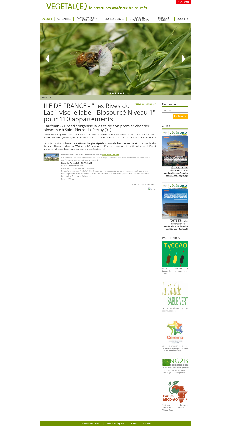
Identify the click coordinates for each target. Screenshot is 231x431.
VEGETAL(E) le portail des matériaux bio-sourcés (96, 6)
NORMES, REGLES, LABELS (139, 18)
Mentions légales (116, 423)
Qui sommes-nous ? (90, 423)
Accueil (47, 19)
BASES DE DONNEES (163, 18)
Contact (147, 423)
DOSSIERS (183, 19)
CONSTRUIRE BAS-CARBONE (88, 18)
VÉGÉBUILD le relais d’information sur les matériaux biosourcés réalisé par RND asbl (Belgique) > (175, 171)
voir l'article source (110, 154)
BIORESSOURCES (114, 19)
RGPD (134, 423)
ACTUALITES (64, 19)
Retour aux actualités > (145, 103)
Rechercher (181, 116)
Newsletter (183, 1)
